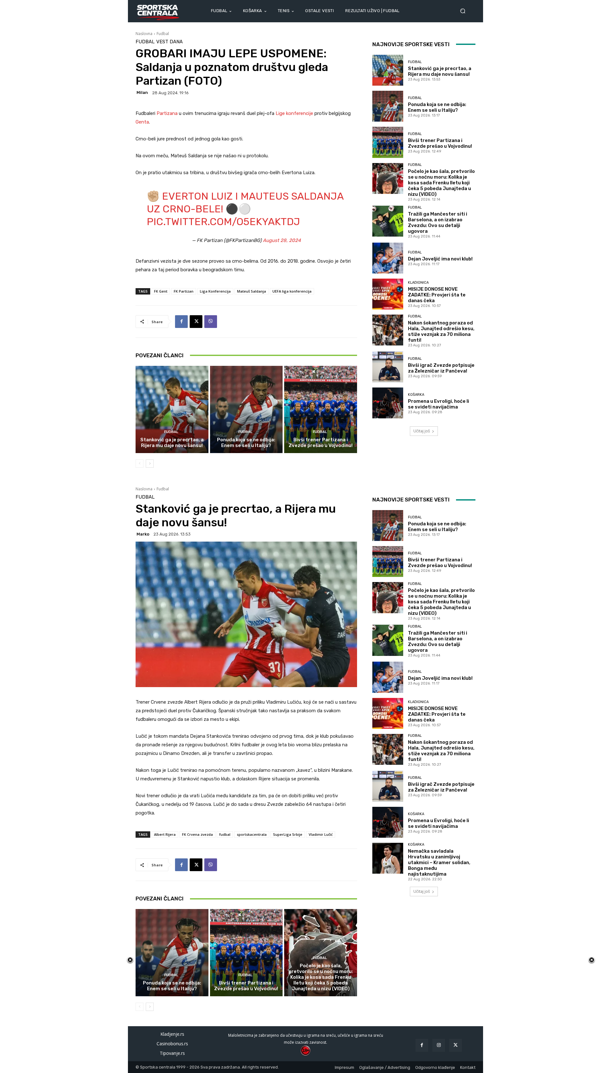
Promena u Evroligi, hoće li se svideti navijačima (438, 404)
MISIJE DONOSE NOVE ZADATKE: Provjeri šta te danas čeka (437, 294)
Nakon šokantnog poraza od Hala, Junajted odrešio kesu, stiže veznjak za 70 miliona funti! (441, 331)
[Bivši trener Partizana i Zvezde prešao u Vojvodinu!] (320, 409)
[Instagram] (438, 1045)
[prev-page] (140, 463)
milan (142, 92)
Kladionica (418, 282)
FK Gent (160, 291)
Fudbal (163, 33)
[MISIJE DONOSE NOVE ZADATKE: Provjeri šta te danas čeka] (387, 294)
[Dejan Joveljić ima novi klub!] (387, 258)
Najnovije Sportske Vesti (411, 44)
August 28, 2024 (282, 240)
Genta (142, 122)
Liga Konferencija (215, 291)
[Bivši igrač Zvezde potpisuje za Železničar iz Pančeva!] (387, 367)
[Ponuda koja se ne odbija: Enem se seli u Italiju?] (246, 409)
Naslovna (144, 33)
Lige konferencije (294, 113)
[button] (465, 11)
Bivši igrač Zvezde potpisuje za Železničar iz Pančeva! (441, 368)
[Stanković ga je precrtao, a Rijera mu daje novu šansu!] (172, 409)
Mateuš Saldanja (251, 291)
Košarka (416, 394)
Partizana (168, 113)
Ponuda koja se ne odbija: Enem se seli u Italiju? (246, 442)
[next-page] (150, 463)
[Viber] (210, 321)
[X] (196, 321)
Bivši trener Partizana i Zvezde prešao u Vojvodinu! (321, 442)
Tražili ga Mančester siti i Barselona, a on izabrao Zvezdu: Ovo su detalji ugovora (437, 222)
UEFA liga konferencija (292, 291)
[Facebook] (181, 321)
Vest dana (169, 41)
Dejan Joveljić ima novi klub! (440, 259)
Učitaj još (421, 431)
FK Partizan (183, 291)
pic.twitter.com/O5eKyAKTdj (223, 222)
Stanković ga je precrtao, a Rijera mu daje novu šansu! (172, 442)
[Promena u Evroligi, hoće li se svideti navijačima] (387, 402)
